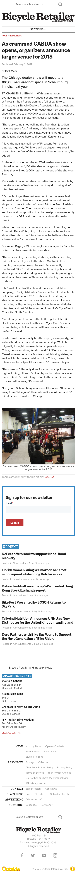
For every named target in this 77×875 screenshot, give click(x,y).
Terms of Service (35, 772)
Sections (38, 29)
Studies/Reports (34, 756)
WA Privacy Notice (36, 783)
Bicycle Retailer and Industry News (30, 667)
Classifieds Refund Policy (39, 767)
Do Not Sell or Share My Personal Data (47, 777)
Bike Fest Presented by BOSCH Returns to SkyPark (34, 604)
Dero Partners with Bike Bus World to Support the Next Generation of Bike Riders (36, 636)
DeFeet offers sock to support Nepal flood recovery (34, 555)
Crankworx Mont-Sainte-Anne (21, 707)
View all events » (11, 733)
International (20, 595)
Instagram (55, 855)
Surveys (30, 762)
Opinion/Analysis (54, 746)
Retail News (15, 36)
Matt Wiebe (11, 71)
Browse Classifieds (36, 794)
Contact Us (51, 788)
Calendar (43, 762)
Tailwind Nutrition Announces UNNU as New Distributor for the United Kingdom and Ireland (37, 620)
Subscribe (31, 804)
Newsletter (46, 804)
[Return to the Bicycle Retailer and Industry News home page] (38, 21)
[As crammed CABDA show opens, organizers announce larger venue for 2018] (38, 463)
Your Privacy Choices (59, 772)
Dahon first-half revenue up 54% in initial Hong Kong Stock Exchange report (37, 588)
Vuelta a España (12, 681)
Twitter (33, 855)
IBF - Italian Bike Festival (18, 720)
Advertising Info (34, 799)
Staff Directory (33, 788)
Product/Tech (33, 751)
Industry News (21, 579)
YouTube (44, 855)
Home (4, 36)
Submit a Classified (60, 794)
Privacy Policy (64, 767)
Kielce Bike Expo (12, 694)
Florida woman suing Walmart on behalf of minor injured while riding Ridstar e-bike (34, 571)
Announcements (22, 611)
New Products (20, 563)
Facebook (22, 855)
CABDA (49, 477)
